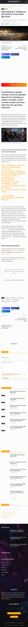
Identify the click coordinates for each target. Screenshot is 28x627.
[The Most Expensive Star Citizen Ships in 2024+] (5, 400)
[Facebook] (11, 346)
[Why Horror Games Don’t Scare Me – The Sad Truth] (5, 407)
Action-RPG (7, 297)
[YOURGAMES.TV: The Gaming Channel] (14, 583)
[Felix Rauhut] (2, 24)
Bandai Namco (13, 297)
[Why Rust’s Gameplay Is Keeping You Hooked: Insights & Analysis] (5, 421)
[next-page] (4, 433)
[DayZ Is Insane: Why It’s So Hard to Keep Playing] (5, 393)
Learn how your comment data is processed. (13, 374)
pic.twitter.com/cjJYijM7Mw (13, 191)
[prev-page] (2, 433)
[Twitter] (16, 346)
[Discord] (9, 346)
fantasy (3, 299)
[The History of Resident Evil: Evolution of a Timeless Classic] (5, 493)
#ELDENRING (11, 173)
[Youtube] (18, 346)
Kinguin (12, 236)
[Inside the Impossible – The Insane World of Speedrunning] (5, 414)
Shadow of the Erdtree (6, 301)
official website (5, 229)
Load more (14, 498)
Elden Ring (22, 297)
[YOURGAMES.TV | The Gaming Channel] (14, 2)
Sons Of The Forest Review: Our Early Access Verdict (21, 48)
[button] (5, 54)
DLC (17, 297)
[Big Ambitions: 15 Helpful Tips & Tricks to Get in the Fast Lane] (5, 532)
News (6, 5)
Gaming (9, 5)
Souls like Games (14, 301)
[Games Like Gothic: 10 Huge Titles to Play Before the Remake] (5, 539)
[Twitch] (14, 346)
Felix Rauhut (6, 23)
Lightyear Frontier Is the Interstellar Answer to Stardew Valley (6, 48)
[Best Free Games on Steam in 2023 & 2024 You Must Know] (5, 546)
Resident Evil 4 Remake (20, 259)
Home (2, 5)
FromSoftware (8, 299)
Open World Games (15, 299)
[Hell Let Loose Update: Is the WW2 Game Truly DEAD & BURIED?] (5, 428)
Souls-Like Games (15, 250)
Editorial (3, 395)
